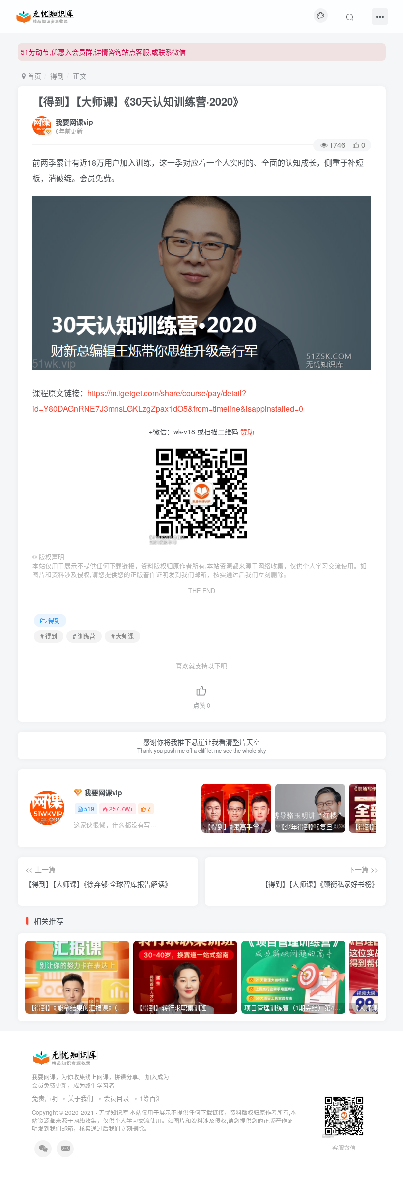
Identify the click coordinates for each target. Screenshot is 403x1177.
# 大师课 (122, 636)
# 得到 (48, 636)
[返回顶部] (383, 1147)
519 (89, 808)
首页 (33, 76)
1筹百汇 (151, 1098)
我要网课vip (74, 122)
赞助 (247, 431)
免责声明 (45, 1098)
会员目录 (116, 1098)
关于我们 (80, 1098)
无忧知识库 (113, 1112)
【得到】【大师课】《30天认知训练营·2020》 (138, 101)
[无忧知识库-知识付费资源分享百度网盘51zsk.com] (45, 15)
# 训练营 (84, 636)
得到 (57, 76)
